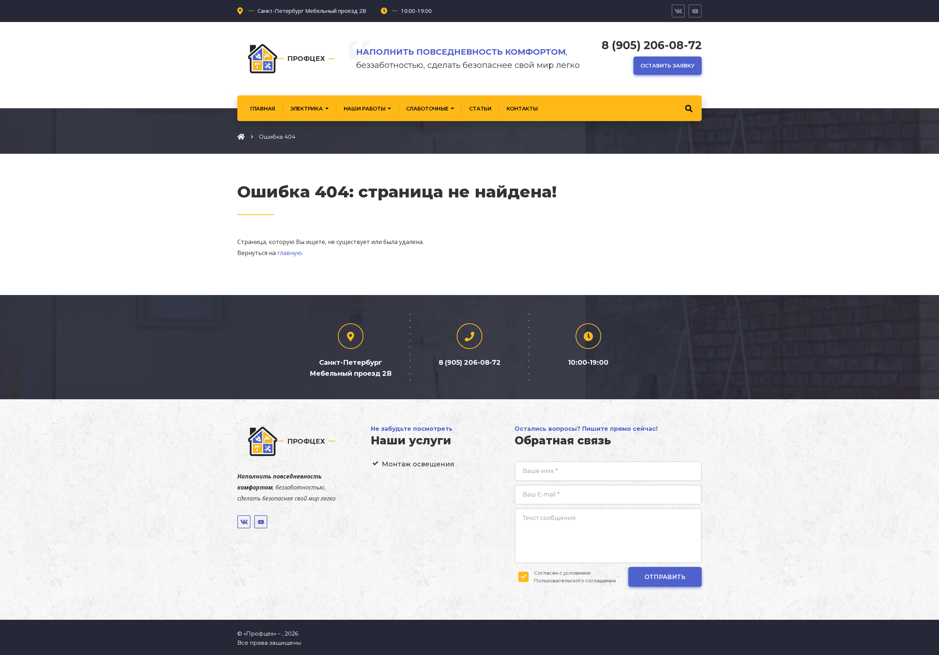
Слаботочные (427, 108)
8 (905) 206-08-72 (652, 45)
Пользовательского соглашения (575, 580)
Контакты (522, 108)
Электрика (306, 108)
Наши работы (365, 108)
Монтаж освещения (418, 464)
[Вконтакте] (678, 11)
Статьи (480, 108)
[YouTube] (695, 11)
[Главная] (241, 136)
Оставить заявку (667, 65)
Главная (262, 108)
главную (289, 253)
